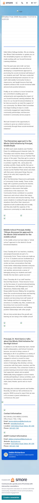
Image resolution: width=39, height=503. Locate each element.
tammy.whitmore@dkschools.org (20, 421)
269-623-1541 (14, 428)
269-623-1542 (14, 446)
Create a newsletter (11, 497)
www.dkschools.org (17, 424)
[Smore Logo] (8, 3)
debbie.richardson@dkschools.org (20, 439)
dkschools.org (15, 441)
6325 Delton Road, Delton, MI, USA (22, 426)
